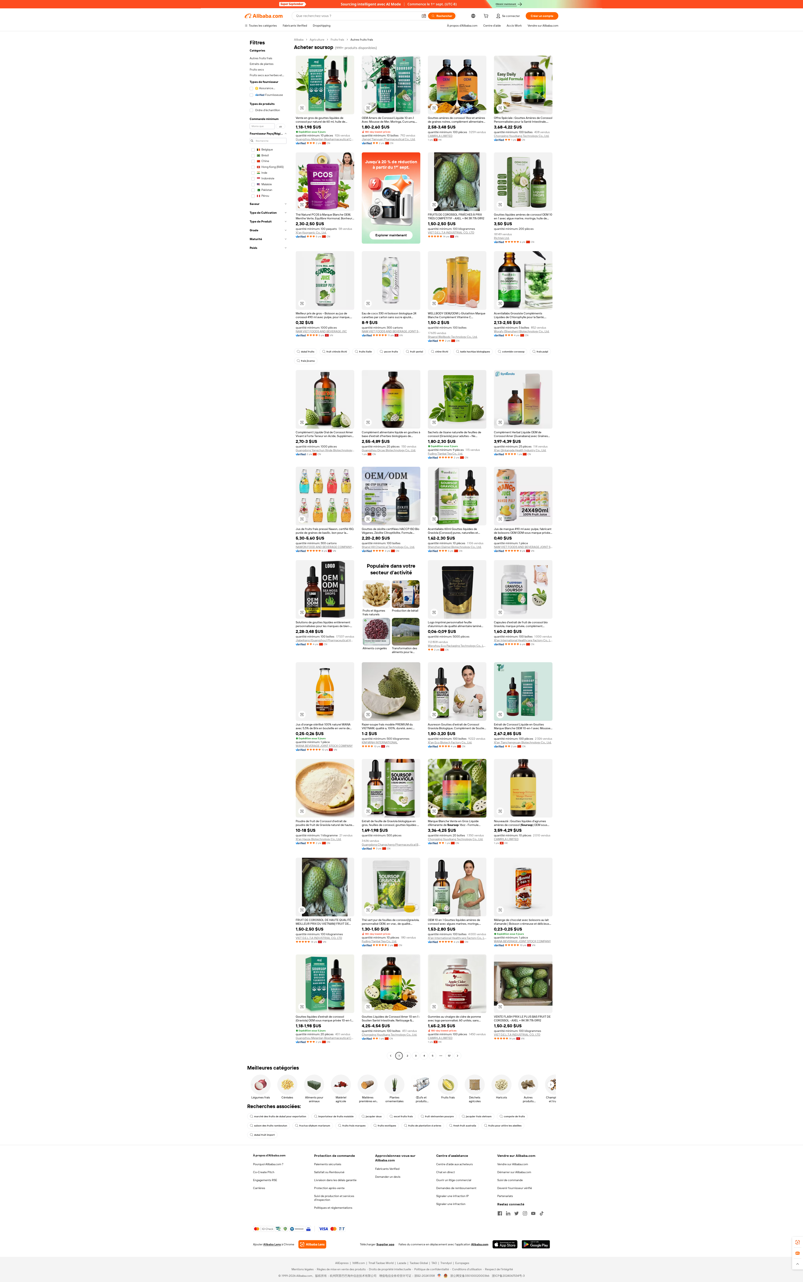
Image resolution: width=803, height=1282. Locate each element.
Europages (462, 1263)
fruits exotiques (387, 1125)
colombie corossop (513, 351)
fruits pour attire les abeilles (505, 1125)
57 (449, 1055)
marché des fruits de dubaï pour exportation (280, 1116)
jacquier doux (374, 1116)
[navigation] (268, 548)
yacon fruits (391, 351)
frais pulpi (542, 351)
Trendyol (446, 1263)
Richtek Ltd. (501, 238)
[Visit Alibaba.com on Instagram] (524, 1213)
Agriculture (317, 39)
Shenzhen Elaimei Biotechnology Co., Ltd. (454, 547)
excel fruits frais (403, 1116)
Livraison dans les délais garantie (335, 1180)
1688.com (358, 1263)
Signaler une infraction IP (452, 1196)
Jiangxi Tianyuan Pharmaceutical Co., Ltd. (388, 139)
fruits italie (365, 351)
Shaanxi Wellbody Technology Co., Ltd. (452, 336)
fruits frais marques (354, 1125)
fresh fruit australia (464, 1125)
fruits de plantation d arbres (424, 1125)
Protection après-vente (329, 1188)
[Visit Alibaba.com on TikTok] (541, 1213)
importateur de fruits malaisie (336, 1116)
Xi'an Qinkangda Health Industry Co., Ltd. (520, 450)
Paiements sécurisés (327, 1164)
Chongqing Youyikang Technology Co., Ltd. (521, 136)
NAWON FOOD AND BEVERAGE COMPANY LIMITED (325, 547)
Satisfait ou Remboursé (329, 1172)
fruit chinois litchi (336, 351)
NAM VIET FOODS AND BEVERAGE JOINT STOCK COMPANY (391, 331)
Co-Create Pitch (263, 1172)
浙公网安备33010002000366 (469, 1275)
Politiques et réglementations (333, 1207)
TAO (434, 1263)
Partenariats (505, 1196)
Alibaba (298, 39)
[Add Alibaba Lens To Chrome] (312, 1244)
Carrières (259, 1188)
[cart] (487, 16)
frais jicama (308, 360)
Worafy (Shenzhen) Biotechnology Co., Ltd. (521, 331)
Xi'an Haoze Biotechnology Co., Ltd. (318, 839)
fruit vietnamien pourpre (439, 1116)
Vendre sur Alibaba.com (512, 1164)
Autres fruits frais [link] (361, 39)
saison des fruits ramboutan (270, 1125)
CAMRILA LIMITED (440, 136)
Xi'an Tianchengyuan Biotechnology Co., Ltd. (522, 742)
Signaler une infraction (450, 1204)
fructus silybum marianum (314, 1125)
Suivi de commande (510, 1180)
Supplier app (385, 1244)
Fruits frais (337, 39)
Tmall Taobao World (381, 1263)
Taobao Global (419, 1263)
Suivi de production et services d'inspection (334, 1197)
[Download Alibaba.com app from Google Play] (536, 1244)
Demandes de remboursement (456, 1188)
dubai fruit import (264, 1134)
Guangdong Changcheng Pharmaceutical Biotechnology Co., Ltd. (391, 844)
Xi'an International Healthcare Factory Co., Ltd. (523, 640)
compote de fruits (514, 1116)
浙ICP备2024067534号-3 (508, 1275)
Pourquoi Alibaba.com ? (268, 1164)
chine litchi (441, 351)
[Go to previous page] (390, 1056)
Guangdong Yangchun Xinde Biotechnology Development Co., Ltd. (325, 450)
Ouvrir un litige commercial (453, 1180)
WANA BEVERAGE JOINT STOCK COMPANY (324, 745)
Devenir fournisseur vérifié (514, 1188)
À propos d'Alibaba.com (269, 1155)
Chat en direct (445, 1172)
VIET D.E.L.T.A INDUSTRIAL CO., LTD (451, 232)
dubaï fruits (307, 351)
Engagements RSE (265, 1180)
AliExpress (342, 1263)
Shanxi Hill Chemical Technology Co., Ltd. (388, 547)
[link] (797, 1242)
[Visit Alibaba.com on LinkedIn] (508, 1213)
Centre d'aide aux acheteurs (454, 1164)
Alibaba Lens (272, 1244)
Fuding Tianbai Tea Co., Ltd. (445, 453)
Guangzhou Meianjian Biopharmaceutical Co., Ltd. (325, 139)
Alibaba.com (479, 1244)
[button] (423, 15)
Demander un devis (387, 1176)
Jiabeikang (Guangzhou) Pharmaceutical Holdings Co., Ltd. (325, 640)
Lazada (401, 1263)
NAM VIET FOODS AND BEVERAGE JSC (321, 331)
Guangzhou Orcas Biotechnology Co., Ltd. (389, 450)
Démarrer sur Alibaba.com (514, 1172)
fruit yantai (416, 351)
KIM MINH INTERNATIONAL (380, 742)
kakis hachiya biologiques (475, 351)
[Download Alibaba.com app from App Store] (505, 1244)
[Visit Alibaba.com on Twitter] (516, 1213)
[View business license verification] (439, 1276)
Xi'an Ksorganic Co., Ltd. (311, 232)
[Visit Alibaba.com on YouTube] (533, 1213)
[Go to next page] (457, 1056)
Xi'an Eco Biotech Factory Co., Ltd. (450, 742)
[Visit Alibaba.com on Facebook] (499, 1213)
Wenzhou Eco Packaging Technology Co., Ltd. (457, 645)
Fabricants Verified (387, 1168)
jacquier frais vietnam (479, 1116)
